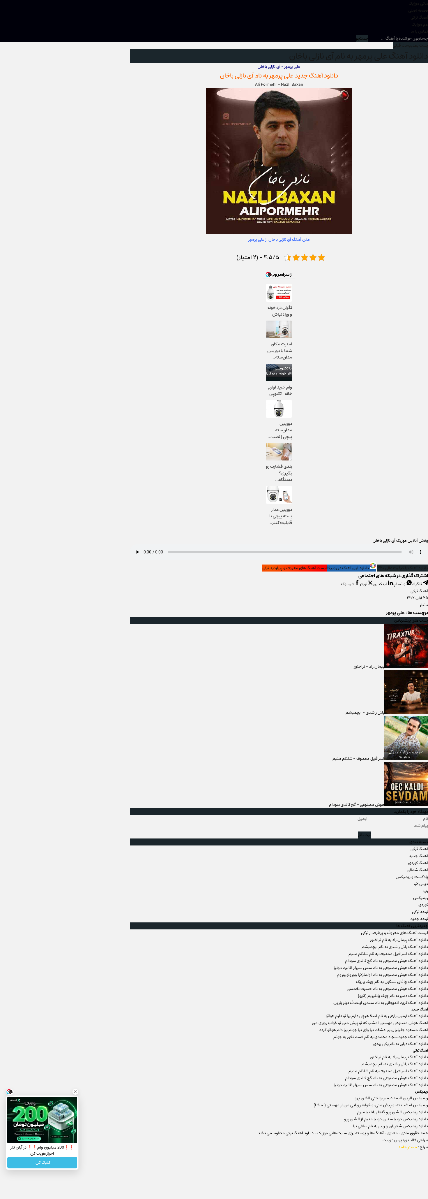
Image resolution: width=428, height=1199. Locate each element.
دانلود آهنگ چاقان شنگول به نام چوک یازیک (392, 981)
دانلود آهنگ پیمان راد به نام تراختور (399, 939)
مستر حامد (407, 1147)
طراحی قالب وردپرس (411, 1140)
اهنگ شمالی (417, 869)
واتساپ (399, 584)
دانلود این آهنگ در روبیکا (348, 568)
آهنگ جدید (418, 855)
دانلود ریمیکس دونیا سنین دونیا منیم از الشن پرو (386, 1119)
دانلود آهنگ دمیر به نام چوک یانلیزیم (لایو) (393, 995)
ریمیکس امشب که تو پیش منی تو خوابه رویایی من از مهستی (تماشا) (371, 1105)
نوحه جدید (419, 918)
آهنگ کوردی (418, 862)
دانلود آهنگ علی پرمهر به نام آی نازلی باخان (358, 56)
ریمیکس (420, 897)
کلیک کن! (42, 1162)
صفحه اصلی (418, 10)
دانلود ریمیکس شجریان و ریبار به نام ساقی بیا (390, 1126)
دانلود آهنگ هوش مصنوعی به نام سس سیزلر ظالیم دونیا (381, 967)
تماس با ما (419, 31)
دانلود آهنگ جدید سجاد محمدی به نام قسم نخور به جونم (380, 1036)
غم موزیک (420, 24)
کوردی (423, 904)
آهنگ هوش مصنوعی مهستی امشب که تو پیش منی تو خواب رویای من (370, 1022)
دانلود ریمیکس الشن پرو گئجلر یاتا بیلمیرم (392, 1112)
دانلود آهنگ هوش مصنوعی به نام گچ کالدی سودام (386, 960)
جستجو (362, 38)
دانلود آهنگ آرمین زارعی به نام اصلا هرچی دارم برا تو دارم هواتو (377, 1015)
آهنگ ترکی (419, 17)
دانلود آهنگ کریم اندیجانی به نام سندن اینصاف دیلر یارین (380, 1002)
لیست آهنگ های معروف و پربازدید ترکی (294, 568)
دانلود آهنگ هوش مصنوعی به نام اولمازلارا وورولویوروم (382, 974)
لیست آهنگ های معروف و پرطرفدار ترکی (394, 932)
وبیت (387, 1140)
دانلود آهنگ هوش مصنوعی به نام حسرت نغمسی (387, 988)
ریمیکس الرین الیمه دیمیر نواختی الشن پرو (391, 1098)
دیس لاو (421, 883)
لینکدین (380, 584)
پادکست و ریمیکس (412, 876)
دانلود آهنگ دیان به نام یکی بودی (400, 1043)
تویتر (364, 584)
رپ (425, 890)
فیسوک (348, 584)
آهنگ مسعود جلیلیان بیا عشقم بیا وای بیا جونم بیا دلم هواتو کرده (373, 1029)
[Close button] (75, 1092)
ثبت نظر (364, 834)
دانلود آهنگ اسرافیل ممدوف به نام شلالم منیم (388, 953)
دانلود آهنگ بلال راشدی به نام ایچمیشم (395, 946)
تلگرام (417, 584)
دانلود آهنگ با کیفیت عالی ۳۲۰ (402, 568)
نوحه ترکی (420, 911)
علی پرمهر (281, 75)
